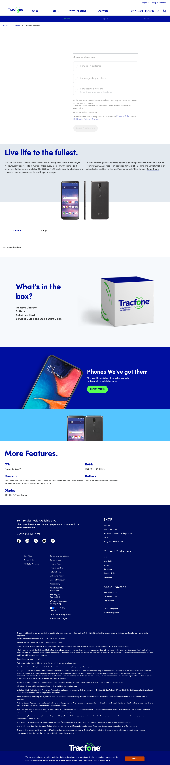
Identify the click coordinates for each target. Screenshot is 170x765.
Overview (66, 19)
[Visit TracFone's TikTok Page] (53, 594)
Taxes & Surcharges (58, 672)
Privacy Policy (55, 617)
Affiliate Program (31, 617)
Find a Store (109, 601)
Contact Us (29, 613)
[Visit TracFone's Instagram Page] (27, 594)
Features (145, 19)
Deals (106, 538)
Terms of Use (55, 613)
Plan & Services (110, 530)
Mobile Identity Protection (56, 642)
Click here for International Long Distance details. (75, 720)
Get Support (108, 569)
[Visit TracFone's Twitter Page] (36, 594)
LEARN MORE (97, 389)
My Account (108, 577)
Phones (107, 526)
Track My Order (109, 573)
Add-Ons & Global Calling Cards (118, 534)
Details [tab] (17, 231)
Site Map (28, 609)
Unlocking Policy (56, 629)
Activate (107, 565)
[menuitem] (37, 11)
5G (105, 605)
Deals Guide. (153, 169)
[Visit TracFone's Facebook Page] (19, 594)
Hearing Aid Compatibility (55, 649)
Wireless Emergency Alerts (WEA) (58, 656)
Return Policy (55, 625)
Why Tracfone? (110, 593)
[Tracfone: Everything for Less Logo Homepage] (15, 9)
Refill (105, 557)
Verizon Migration (111, 613)
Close (134, 759)
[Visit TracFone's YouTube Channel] (44, 594)
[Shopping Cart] (164, 11)
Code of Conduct (57, 633)
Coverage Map (110, 597)
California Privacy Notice (60, 668)
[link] (103, 11)
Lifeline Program (111, 609)
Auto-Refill (108, 561)
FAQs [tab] (44, 231)
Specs (105, 19)
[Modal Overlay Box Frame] (48, 544)
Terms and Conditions (59, 609)
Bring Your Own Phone (113, 542)
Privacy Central (56, 621)
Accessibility (55, 637)
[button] (37, 11)
